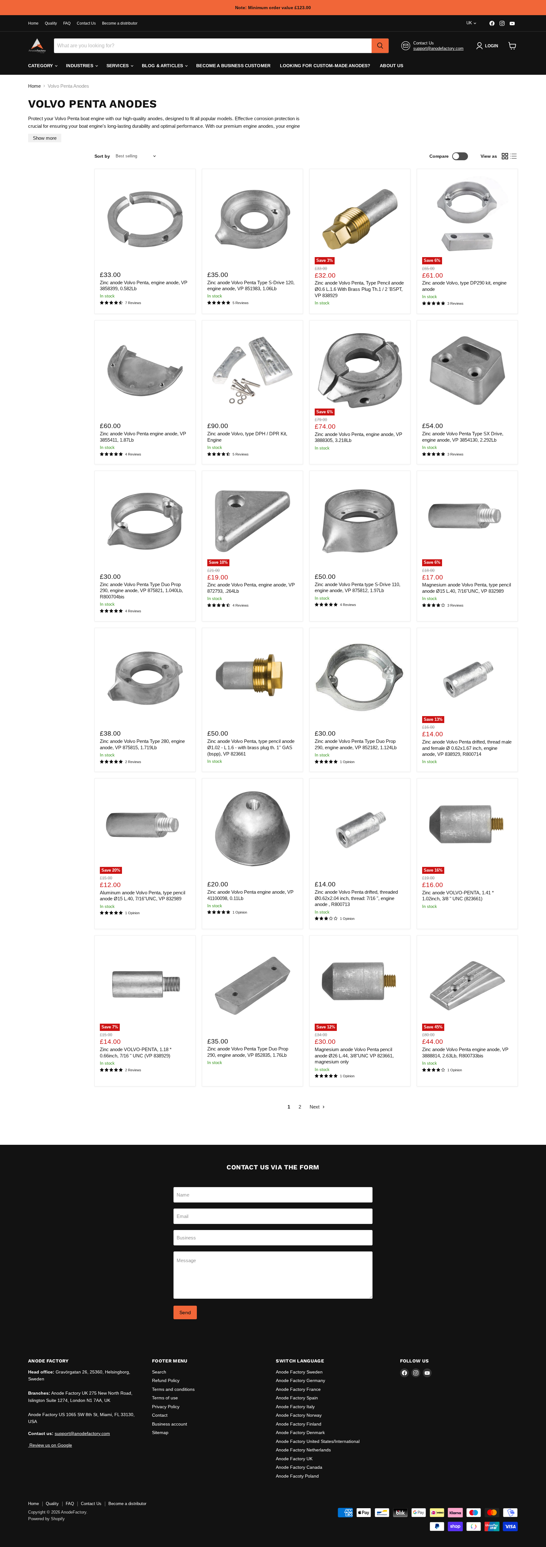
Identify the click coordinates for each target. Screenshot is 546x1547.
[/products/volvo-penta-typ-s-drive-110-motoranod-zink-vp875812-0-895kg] (360, 521)
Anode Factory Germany (300, 1380)
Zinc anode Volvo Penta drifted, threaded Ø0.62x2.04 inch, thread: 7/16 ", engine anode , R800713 (356, 898)
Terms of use (165, 1397)
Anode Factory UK (294, 1458)
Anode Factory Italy (295, 1406)
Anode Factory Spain (297, 1397)
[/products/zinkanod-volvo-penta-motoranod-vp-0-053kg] (252, 829)
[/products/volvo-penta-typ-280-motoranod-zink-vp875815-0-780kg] (145, 678)
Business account (169, 1423)
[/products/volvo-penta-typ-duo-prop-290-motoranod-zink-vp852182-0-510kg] (360, 678)
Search (159, 1371)
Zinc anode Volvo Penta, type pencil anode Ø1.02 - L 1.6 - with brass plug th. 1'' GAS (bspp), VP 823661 (250, 747)
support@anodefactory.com (438, 48)
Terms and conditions (173, 1389)
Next (315, 1106)
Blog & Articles (163, 65)
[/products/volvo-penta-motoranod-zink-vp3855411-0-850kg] (145, 371)
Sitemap (160, 1432)
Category (41, 65)
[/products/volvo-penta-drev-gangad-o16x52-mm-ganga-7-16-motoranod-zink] (360, 829)
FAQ (66, 23)
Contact (159, 1415)
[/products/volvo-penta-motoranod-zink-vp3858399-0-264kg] (145, 219)
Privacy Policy (165, 1406)
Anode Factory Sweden (299, 1371)
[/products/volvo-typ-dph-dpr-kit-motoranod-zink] (252, 371)
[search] (380, 45)
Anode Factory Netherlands (303, 1449)
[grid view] (504, 156)
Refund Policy (165, 1380)
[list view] (513, 156)
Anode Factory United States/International (318, 1441)
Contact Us (86, 23)
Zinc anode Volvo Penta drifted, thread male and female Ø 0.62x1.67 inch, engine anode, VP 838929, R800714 (467, 748)
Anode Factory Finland (298, 1423)
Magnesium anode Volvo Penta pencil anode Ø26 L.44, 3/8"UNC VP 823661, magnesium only (354, 1055)
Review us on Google (50, 1445)
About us (391, 65)
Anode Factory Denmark (300, 1432)
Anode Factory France (298, 1389)
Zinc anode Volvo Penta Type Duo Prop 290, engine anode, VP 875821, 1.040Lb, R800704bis (141, 590)
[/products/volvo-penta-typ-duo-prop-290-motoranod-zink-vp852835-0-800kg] (252, 986)
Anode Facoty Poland (297, 1476)
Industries (80, 65)
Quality (51, 23)
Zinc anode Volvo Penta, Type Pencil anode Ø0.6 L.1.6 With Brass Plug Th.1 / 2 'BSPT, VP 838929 (359, 289)
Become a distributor (119, 23)
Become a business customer (233, 65)
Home (33, 23)
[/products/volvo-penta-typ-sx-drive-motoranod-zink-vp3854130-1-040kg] (467, 371)
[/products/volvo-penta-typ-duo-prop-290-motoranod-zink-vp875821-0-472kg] (145, 521)
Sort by (102, 156)
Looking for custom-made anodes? (325, 65)
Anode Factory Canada (299, 1467)
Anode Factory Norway (299, 1415)
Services (118, 65)
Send (185, 1312)
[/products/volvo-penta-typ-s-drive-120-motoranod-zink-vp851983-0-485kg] (252, 219)
